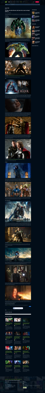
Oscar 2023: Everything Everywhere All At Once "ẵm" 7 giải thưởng (9, 366)
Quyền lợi (6, 379)
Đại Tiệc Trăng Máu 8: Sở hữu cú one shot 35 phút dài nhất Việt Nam (37, 38)
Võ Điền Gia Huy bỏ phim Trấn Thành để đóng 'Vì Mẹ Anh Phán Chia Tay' (17, 324)
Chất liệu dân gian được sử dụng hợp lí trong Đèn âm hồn (26, 337)
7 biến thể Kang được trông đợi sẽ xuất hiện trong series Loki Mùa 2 (17, 366)
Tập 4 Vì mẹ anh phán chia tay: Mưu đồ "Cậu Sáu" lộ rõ (37, 27)
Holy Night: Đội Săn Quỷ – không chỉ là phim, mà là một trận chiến (9, 337)
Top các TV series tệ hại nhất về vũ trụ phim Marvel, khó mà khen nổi (37, 13)
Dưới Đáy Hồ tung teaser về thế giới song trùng (26, 323)
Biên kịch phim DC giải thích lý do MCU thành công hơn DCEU (37, 17)
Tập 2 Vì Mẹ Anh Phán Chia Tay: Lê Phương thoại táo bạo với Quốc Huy (37, 42)
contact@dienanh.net (25, 384)
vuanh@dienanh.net (7, 388)
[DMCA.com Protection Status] (25, 387)
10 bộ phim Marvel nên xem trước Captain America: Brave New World (17, 337)
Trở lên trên (32, 392)
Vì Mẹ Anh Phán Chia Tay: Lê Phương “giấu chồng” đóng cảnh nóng (9, 324)
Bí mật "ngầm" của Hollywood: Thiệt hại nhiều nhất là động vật (26, 366)
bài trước (11, 14)
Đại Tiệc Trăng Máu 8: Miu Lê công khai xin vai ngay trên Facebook (37, 35)
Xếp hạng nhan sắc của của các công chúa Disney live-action (17, 352)
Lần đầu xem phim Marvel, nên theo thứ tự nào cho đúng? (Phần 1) (37, 20)
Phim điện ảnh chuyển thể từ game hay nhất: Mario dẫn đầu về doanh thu (9, 352)
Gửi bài (30, 306)
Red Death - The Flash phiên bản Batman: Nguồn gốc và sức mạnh (26, 352)
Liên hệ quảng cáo (19, 379)
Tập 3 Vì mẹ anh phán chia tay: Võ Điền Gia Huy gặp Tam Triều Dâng (37, 31)
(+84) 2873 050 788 (25, 382)
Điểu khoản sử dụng (12, 379)
